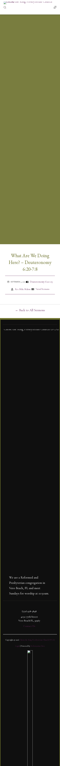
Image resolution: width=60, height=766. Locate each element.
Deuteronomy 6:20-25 (41, 281)
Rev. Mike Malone (23, 289)
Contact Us (29, 626)
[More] (55, 7)
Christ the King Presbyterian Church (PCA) (37, 640)
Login (17, 646)
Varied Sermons (42, 289)
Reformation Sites (38, 646)
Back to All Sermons (32, 310)
